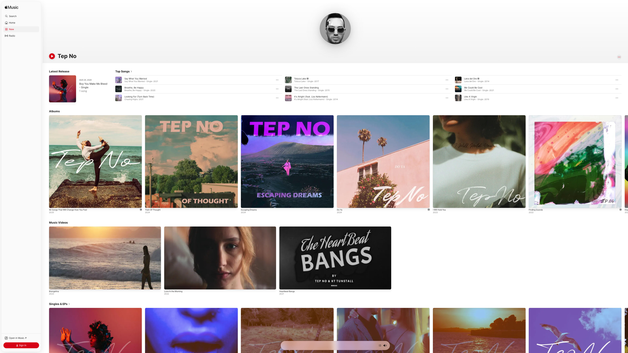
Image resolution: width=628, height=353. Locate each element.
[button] (21, 16)
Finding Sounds (537, 116)
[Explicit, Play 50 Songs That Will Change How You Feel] (53, 203)
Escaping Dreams (249, 116)
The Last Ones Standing (306, 87)
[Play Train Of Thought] (149, 203)
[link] (123, 71)
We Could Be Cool (473, 87)
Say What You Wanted (135, 78)
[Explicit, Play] (288, 80)
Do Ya (340, 116)
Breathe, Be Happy (134, 87)
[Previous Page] (112, 89)
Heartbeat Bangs (287, 291)
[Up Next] (380, 345)
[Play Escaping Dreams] (245, 203)
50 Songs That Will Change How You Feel (70, 116)
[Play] (52, 56)
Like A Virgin (470, 96)
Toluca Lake (300, 78)
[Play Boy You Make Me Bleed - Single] (53, 98)
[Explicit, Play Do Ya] (341, 203)
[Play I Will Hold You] (437, 203)
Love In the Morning (173, 291)
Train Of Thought (153, 116)
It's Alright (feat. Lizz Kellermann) (311, 96)
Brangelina (54, 291)
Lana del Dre (470, 78)
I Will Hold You (440, 116)
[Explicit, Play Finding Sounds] (532, 203)
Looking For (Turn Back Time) (139, 96)
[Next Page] (624, 89)
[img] (11, 7)
